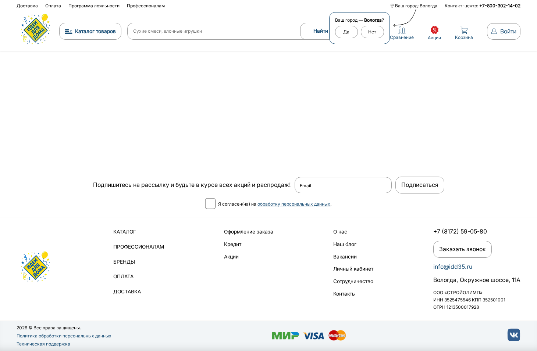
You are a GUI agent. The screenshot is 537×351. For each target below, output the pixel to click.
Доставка (27, 5)
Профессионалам (146, 5)
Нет (372, 32)
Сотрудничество (353, 281)
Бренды (124, 262)
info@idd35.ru (452, 266)
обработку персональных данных (293, 204)
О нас (340, 232)
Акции (231, 257)
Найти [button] (320, 31)
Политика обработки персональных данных (64, 336)
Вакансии (345, 257)
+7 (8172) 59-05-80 (460, 231)
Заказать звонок (462, 249)
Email (305, 185)
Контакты (344, 294)
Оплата (53, 5)
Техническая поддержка (43, 344)
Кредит (232, 244)
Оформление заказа (248, 232)
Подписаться (419, 184)
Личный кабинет (353, 269)
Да (346, 32)
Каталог (124, 232)
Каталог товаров (95, 31)
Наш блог (344, 244)
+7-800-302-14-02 (499, 5)
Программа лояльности (94, 5)
